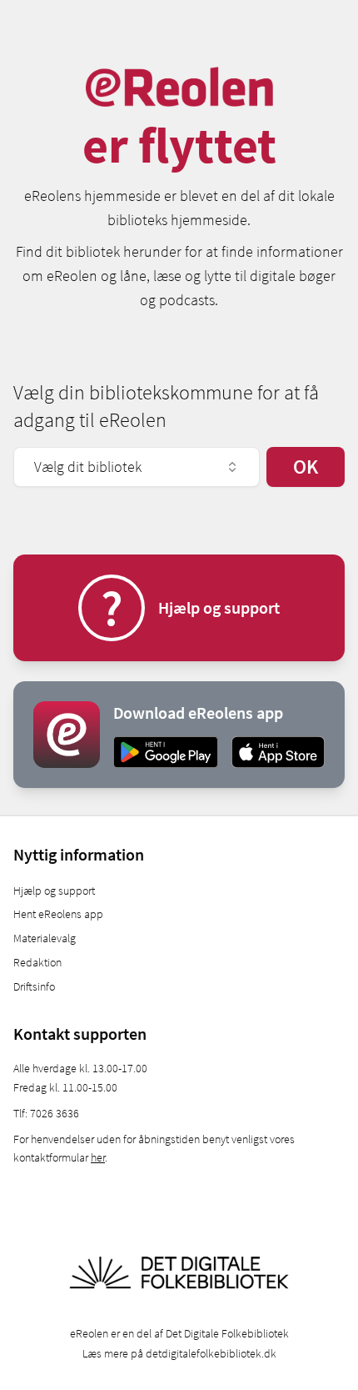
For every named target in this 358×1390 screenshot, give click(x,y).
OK (305, 466)
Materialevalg (44, 938)
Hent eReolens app (58, 913)
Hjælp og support (54, 890)
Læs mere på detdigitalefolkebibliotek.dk (179, 1353)
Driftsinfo (34, 986)
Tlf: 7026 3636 (46, 1113)
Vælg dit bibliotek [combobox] (88, 466)
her (98, 1157)
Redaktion (37, 962)
